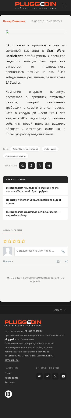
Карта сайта (11, 377)
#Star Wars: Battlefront (25, 148)
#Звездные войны (15, 156)
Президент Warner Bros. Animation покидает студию (33, 201)
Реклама (10, 382)
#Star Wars (50, 148)
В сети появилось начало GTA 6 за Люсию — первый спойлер (33, 213)
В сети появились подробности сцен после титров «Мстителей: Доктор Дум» (32, 189)
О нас (8, 373)
